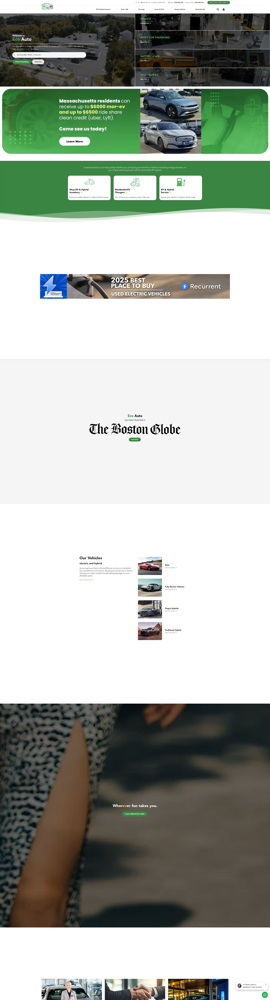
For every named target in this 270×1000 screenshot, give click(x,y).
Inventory (75, 192)
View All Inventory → (86, 580)
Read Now (134, 439)
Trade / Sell (124, 9)
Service (38, 62)
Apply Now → (144, 42)
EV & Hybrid (167, 190)
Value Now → (144, 79)
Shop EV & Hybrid (79, 190)
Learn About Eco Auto (135, 814)
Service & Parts (159, 9)
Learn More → (144, 60)
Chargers (120, 192)
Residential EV (122, 190)
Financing (141, 9)
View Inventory (22, 62)
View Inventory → (171, 567)
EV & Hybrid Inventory (103, 9)
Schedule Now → (145, 23)
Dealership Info (200, 9)
